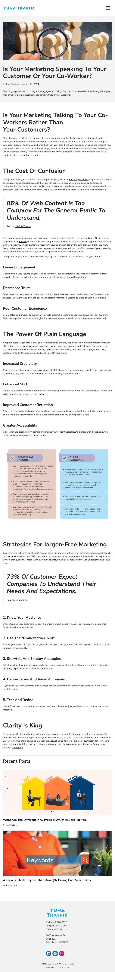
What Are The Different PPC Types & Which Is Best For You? (45, 820)
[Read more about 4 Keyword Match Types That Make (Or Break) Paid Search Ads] (57, 852)
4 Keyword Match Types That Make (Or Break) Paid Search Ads (47, 880)
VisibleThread (23, 226)
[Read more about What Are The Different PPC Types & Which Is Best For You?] (57, 792)
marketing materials (78, 179)
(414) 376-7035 (58, 922)
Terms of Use (64, 967)
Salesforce (21, 600)
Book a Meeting (54, 929)
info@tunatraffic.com (56, 925)
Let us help (17, 747)
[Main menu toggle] (108, 8)
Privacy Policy (51, 967)
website (23, 241)
